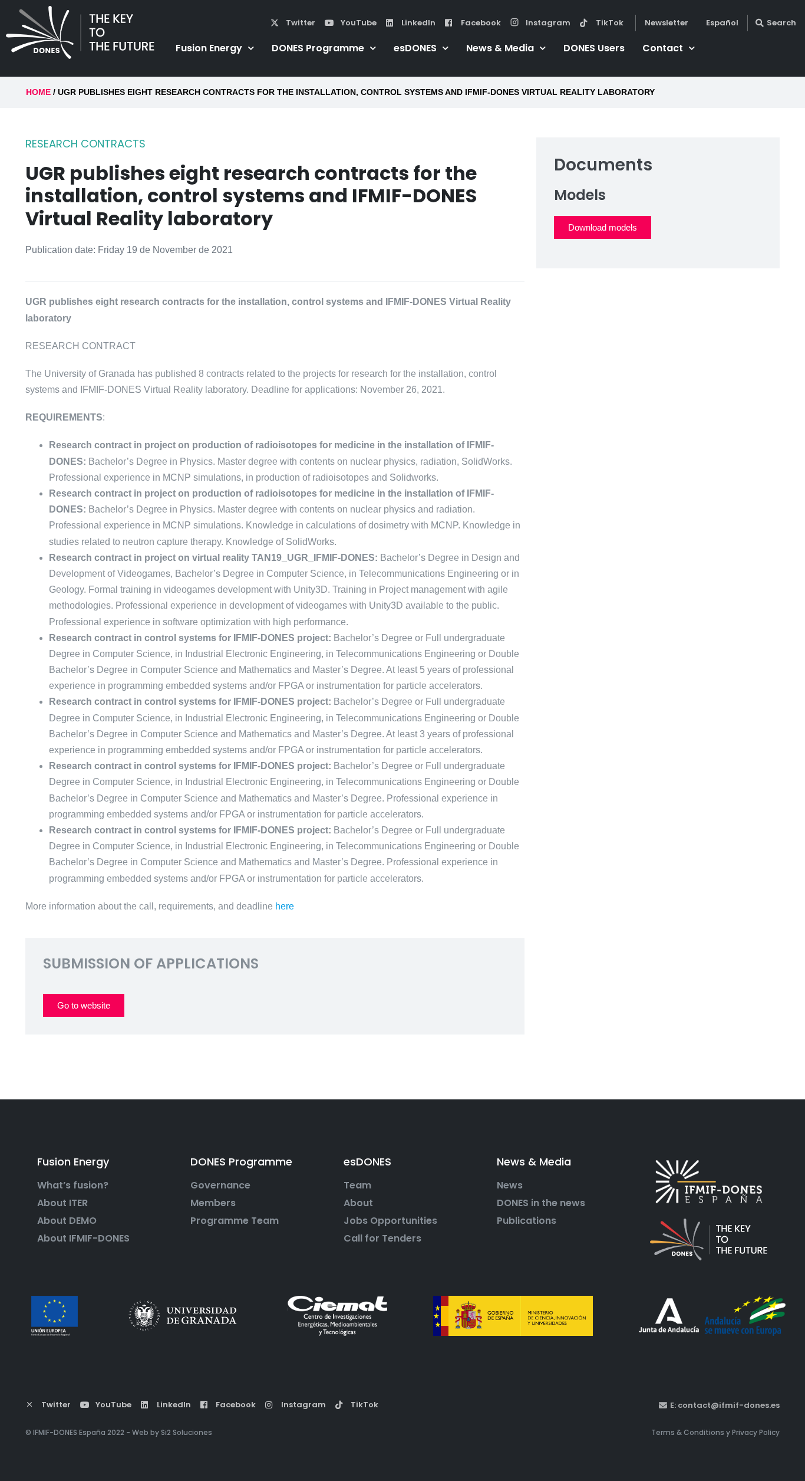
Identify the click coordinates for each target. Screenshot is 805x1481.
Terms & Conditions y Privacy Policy (715, 1432)
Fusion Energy (209, 48)
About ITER (62, 1203)
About (358, 1203)
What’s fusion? (72, 1185)
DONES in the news (541, 1203)
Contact (662, 48)
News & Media (500, 48)
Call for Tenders (382, 1238)
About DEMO (67, 1221)
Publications (526, 1221)
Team (357, 1185)
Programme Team (234, 1221)
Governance (220, 1185)
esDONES (415, 48)
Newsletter (666, 22)
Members (213, 1203)
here (284, 906)
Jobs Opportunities (390, 1221)
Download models (602, 227)
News (510, 1185)
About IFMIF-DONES (83, 1238)
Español (722, 22)
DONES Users (594, 48)
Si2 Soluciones (186, 1432)
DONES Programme (318, 48)
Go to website (83, 1005)
